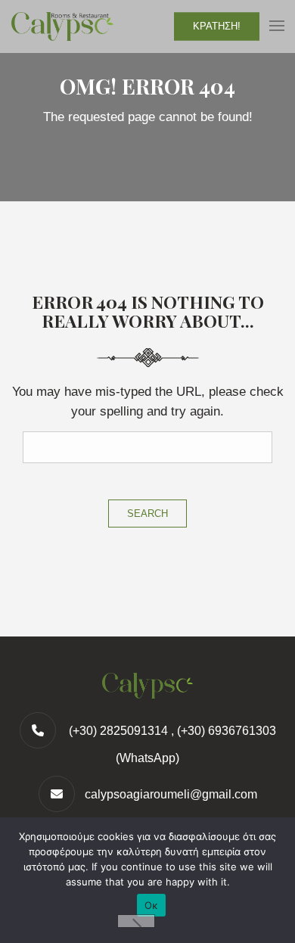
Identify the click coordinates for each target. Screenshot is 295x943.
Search (147, 513)
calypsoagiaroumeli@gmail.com (171, 794)
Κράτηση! (217, 26)
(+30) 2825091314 (117, 730)
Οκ (151, 905)
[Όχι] (136, 921)
